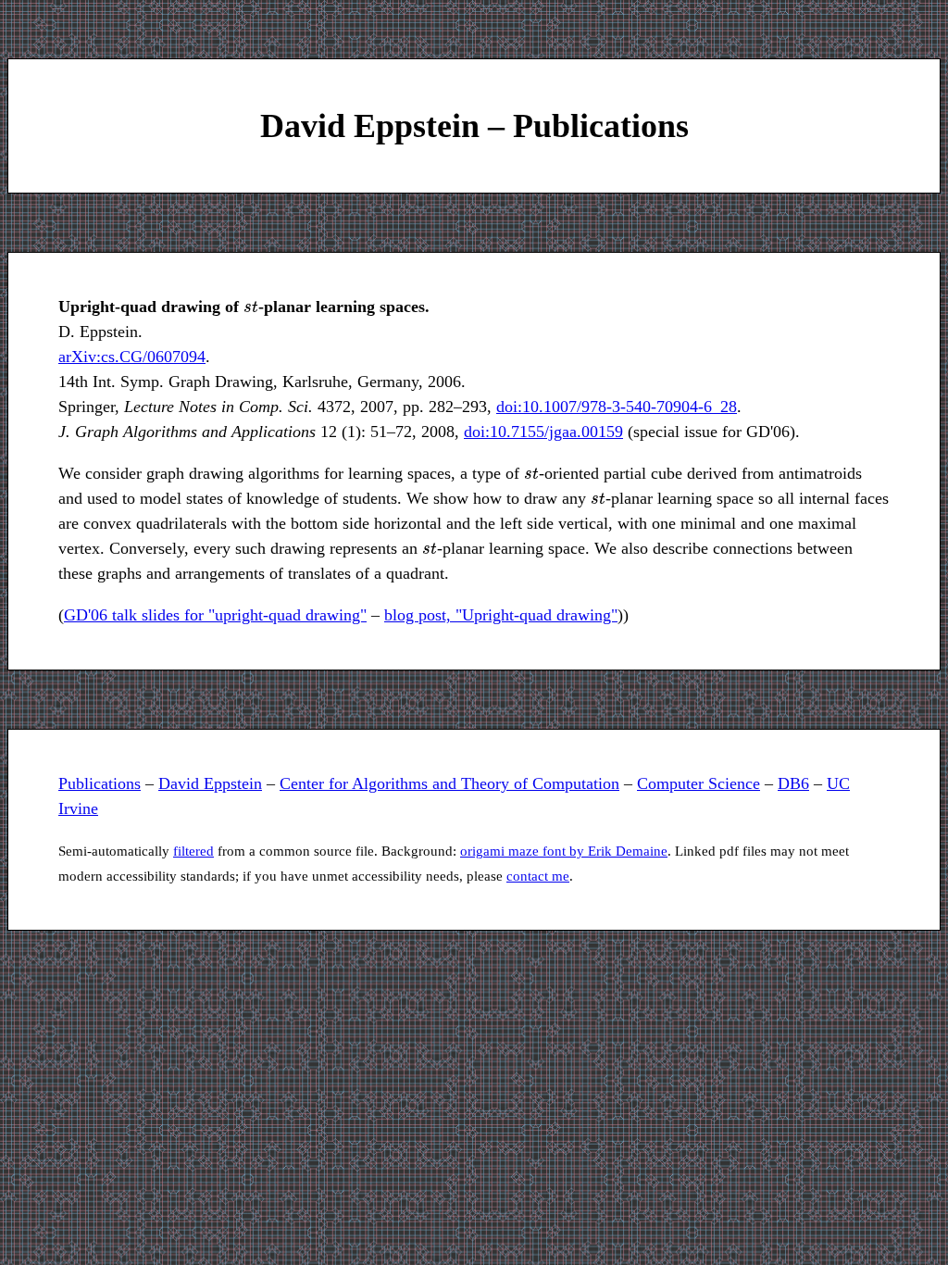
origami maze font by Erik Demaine (563, 851)
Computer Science (698, 783)
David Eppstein (210, 783)
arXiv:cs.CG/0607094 (132, 356)
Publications (99, 783)
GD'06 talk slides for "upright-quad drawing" (215, 615)
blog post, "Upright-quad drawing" (500, 615)
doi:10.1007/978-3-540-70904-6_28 (616, 406)
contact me (537, 876)
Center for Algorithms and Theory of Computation (449, 783)
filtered (193, 851)
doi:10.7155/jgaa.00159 (543, 431)
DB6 (793, 783)
